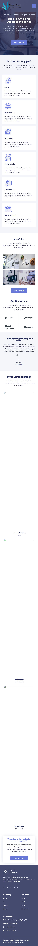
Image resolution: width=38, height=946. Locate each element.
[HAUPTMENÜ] (34, 6)
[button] (19, 42)
